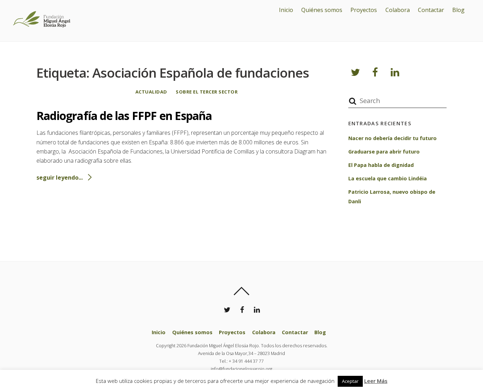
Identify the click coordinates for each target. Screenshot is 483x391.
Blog (458, 10)
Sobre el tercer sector (207, 92)
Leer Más (376, 380)
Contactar (431, 10)
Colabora (397, 10)
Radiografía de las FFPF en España (124, 115)
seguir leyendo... (59, 177)
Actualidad (151, 92)
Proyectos (363, 10)
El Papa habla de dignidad (381, 165)
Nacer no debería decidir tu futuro (392, 138)
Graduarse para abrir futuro (384, 151)
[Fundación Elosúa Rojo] (41, 33)
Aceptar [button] (350, 381)
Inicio (286, 10)
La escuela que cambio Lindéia (387, 178)
